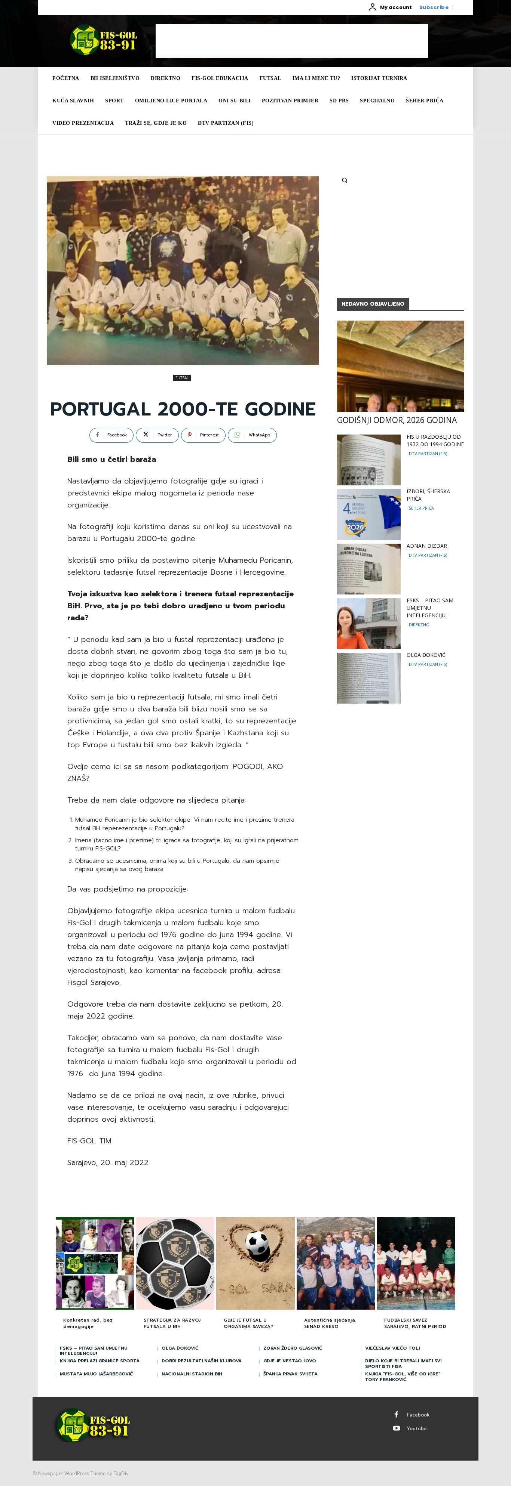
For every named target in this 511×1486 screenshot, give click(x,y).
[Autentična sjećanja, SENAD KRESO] (336, 1264)
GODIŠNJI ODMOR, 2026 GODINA (397, 420)
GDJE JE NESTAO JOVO (289, 1360)
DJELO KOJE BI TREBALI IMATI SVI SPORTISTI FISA (403, 1363)
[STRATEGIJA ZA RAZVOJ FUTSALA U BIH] (175, 1264)
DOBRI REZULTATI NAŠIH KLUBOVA (202, 1360)
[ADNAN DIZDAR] (369, 569)
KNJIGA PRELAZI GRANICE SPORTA (100, 1360)
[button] (344, 180)
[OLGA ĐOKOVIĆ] (369, 678)
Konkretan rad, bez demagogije (88, 1323)
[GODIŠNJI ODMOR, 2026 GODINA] (400, 366)
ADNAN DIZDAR (427, 545)
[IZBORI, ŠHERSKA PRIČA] (369, 514)
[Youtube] (396, 1429)
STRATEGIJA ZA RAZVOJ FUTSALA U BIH (172, 1323)
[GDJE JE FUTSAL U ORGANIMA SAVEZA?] (255, 1264)
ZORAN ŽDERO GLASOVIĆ (292, 1348)
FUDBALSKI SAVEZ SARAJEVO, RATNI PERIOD (415, 1323)
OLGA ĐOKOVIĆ (426, 654)
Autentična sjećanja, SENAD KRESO (330, 1323)
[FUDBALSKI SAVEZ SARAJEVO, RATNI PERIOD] (416, 1264)
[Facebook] (396, 1415)
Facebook (418, 1415)
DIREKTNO (419, 624)
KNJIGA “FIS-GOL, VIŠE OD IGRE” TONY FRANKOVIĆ (402, 1376)
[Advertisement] (292, 41)
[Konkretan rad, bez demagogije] (95, 1264)
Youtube (417, 1428)
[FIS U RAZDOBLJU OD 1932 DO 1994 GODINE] (369, 460)
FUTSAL (182, 377)
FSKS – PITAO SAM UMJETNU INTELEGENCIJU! (430, 608)
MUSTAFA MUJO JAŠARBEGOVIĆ (96, 1374)
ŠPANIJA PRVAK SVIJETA (290, 1374)
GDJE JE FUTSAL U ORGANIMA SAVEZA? (248, 1323)
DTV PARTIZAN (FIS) (428, 453)
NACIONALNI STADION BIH (192, 1374)
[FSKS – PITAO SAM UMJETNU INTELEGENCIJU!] (369, 623)
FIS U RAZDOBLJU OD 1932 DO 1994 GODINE (435, 440)
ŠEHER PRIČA (421, 508)
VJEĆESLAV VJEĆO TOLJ (392, 1348)
